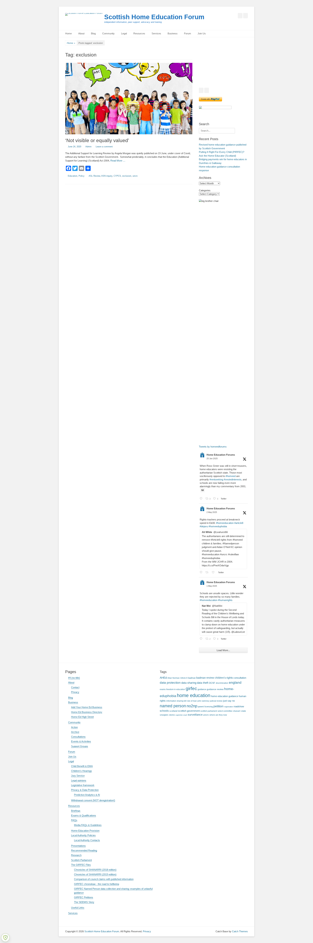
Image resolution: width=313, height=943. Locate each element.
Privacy (75, 692)
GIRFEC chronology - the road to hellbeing (96, 884)
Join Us (202, 33)
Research (76, 855)
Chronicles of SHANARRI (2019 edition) (95, 874)
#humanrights (225, 600)
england (235, 682)
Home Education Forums (221, 454)
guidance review (215, 689)
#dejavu (204, 526)
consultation (239, 678)
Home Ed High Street (82, 716)
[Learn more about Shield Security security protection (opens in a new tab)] (5, 938)
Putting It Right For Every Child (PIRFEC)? (221, 152)
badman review (205, 677)
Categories (204, 190)
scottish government (189, 710)
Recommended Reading (84, 850)
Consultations (78, 736)
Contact (75, 687)
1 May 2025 (212, 586)
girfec (191, 688)
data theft (202, 682)
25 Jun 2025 (212, 458)
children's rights (224, 677)
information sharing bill (176, 701)
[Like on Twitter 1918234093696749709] (214, 572)
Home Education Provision (85, 830)
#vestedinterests (232, 479)
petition (218, 706)
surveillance (195, 714)
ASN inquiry (106, 176)
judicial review (216, 701)
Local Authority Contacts (87, 840)
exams (163, 689)
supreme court (181, 715)
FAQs (74, 820)
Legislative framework (82, 785)
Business (173, 33)
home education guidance (224, 696)
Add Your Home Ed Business (86, 707)
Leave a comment (104, 146)
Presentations (78, 845)
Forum (187, 33)
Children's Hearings (81, 770)
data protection (170, 682)
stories (172, 715)
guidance (202, 689)
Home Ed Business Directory (86, 712)
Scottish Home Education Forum (154, 17)
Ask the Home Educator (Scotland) (217, 155)
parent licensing (205, 707)
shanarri (236, 711)
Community (108, 33)
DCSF (212, 683)
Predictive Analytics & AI (87, 794)
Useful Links (77, 907)
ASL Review (94, 176)
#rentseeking (216, 479)
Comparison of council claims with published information (104, 879)
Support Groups (79, 746)
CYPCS (117, 176)
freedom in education (175, 689)
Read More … (117, 160)
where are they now (218, 715)
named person (173, 706)
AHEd (163, 677)
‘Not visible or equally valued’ (97, 140)
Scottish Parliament (81, 860)
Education (72, 176)
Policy (81, 176)
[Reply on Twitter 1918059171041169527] (202, 639)
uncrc (135, 176)
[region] (223, 68)
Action (74, 727)
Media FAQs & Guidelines (88, 825)
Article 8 (183, 678)
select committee (225, 711)
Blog (93, 33)
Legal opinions (78, 780)
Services (156, 33)
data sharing (188, 682)
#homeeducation (225, 523)
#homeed (231, 476)
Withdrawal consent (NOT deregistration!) (93, 800)
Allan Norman (173, 678)
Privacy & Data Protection (85, 790)
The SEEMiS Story (84, 902)
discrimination (222, 683)
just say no (229, 700)
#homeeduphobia (218, 526)
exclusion (126, 176)
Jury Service (78, 775)
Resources (139, 33)
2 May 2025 (212, 512)
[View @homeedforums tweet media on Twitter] (203, 490)
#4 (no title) (74, 677)
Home (68, 33)
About (81, 33)
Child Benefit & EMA (82, 766)
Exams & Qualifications (83, 815)
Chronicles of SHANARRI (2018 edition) (95, 869)
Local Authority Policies (83, 835)
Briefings (75, 810)
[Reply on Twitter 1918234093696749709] (202, 572)
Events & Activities (81, 741)
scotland (173, 711)
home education (193, 695)
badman (192, 678)
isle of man (192, 701)
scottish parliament (208, 711)
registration (228, 707)
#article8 (238, 523)
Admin (88, 146)
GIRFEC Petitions (83, 897)
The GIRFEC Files (81, 864)
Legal (124, 33)
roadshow (239, 706)
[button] (204, 68)
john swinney (203, 701)
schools (164, 710)
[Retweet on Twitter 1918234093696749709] (208, 572)
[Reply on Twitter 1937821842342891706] (202, 499)
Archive (75, 732)
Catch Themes (240, 931)
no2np (192, 706)
